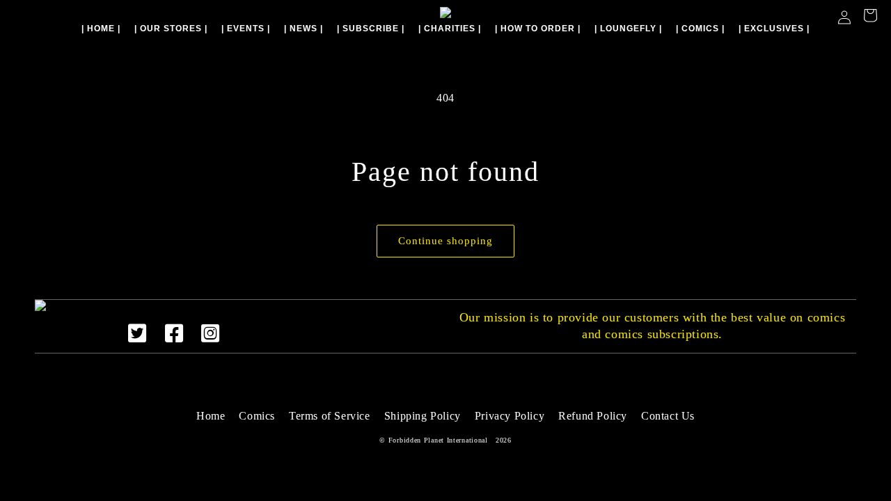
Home (210, 416)
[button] (870, 17)
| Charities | (449, 28)
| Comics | (700, 28)
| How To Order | (538, 28)
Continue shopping (445, 240)
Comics (257, 416)
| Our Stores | (170, 28)
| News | (303, 28)
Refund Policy (592, 416)
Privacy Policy (509, 416)
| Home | (100, 28)
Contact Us (668, 416)
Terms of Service (329, 416)
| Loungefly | (628, 28)
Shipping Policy (422, 416)
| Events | (245, 28)
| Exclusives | (774, 28)
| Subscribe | (370, 28)
